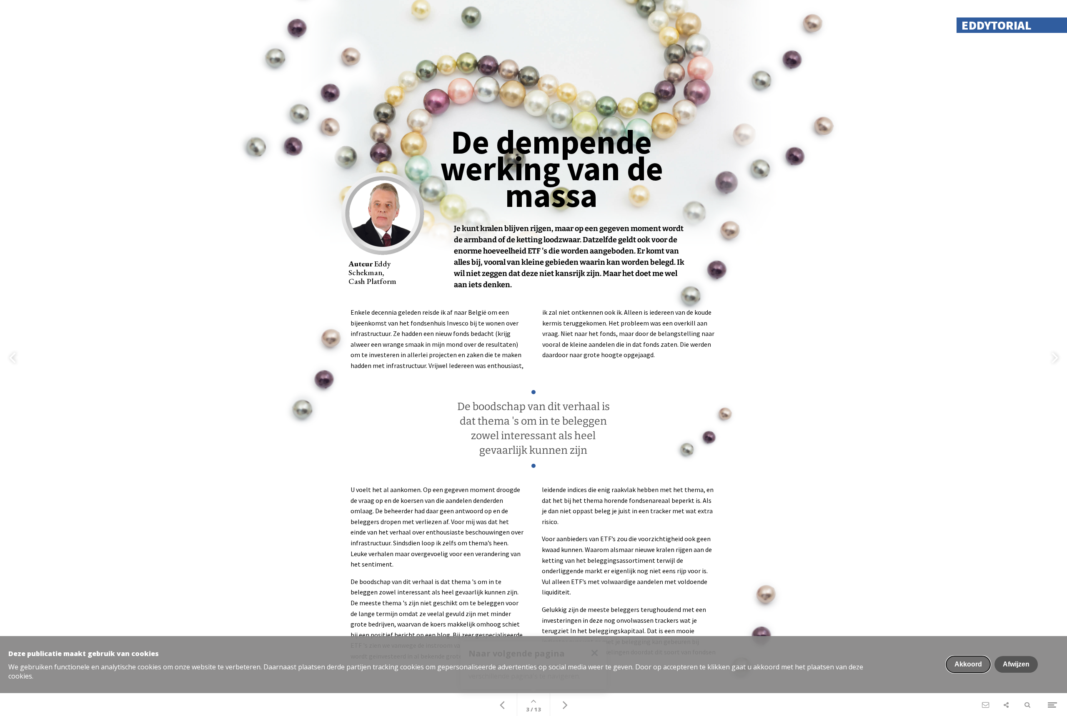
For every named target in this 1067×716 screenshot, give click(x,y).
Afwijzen (1016, 664)
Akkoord (968, 664)
